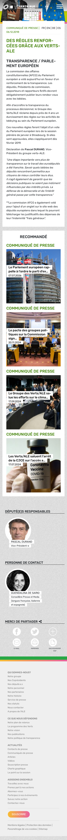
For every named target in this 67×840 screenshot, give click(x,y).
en (48, 28)
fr (43, 28)
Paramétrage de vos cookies (22, 829)
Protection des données (39, 825)
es (59, 28)
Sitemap (43, 829)
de (53, 28)
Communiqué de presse (22, 28)
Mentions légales (16, 825)
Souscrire (19, 814)
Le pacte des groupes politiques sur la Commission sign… (28, 334)
